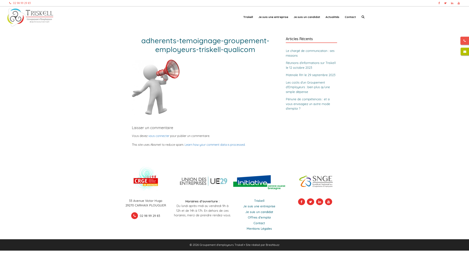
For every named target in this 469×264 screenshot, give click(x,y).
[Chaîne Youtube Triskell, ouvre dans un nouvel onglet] (459, 3)
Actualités (332, 17)
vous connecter (158, 136)
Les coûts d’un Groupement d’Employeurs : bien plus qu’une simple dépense (308, 87)
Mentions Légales (259, 228)
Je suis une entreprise (259, 206)
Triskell (259, 201)
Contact (350, 17)
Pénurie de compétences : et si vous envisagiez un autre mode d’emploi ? (308, 103)
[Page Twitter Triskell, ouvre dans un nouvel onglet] (445, 3)
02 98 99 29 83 (22, 3)
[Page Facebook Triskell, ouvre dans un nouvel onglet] (439, 3)
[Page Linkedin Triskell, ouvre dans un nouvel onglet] (452, 3)
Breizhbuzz (272, 245)
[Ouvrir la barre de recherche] (363, 17)
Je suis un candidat (259, 212)
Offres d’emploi (259, 217)
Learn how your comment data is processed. (215, 144)
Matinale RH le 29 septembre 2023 (310, 75)
